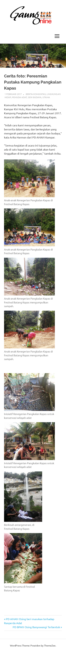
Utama (46, 97)
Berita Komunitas (36, 94)
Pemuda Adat (19, 97)
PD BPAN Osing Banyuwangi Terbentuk (36, 627)
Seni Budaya (34, 97)
